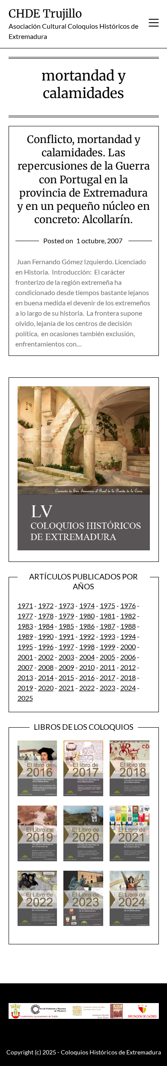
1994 (128, 636)
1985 (66, 626)
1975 (107, 605)
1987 (107, 626)
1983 (25, 626)
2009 (66, 667)
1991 (66, 636)
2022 (87, 688)
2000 (128, 646)
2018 (128, 677)
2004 (87, 657)
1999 (107, 646)
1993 (107, 636)
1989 (25, 636)
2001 (25, 657)
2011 (107, 667)
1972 (46, 605)
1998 (87, 646)
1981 (107, 616)
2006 (128, 657)
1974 (87, 605)
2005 (107, 657)
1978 (46, 616)
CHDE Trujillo (45, 13)
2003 (66, 657)
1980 (87, 616)
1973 (66, 605)
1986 (87, 626)
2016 (87, 677)
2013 (25, 677)
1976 (128, 605)
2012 (128, 667)
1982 (128, 616)
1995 (25, 646)
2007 (25, 667)
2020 (46, 688)
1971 (25, 605)
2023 (107, 688)
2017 (107, 677)
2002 (46, 657)
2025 (25, 698)
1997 (66, 646)
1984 (46, 626)
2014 (46, 677)
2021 (66, 688)
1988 (128, 626)
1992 (87, 636)
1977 (25, 616)
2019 (25, 688)
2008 (46, 667)
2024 (128, 688)
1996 (46, 646)
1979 (66, 616)
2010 (87, 667)
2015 (66, 677)
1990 (46, 636)
